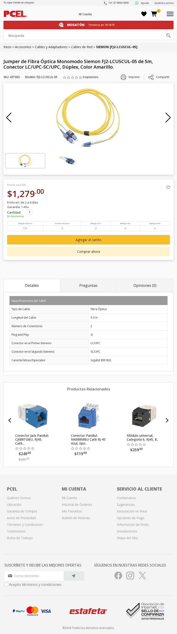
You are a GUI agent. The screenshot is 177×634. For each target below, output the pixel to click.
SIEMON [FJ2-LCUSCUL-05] (116, 47)
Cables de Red (81, 47)
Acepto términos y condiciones (35, 584)
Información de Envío (133, 524)
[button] (9, 118)
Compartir (163, 77)
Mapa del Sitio (127, 538)
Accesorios (23, 47)
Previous (9, 420)
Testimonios (16, 531)
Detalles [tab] (32, 285)
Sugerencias (126, 504)
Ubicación (14, 504)
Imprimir (134, 77)
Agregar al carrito (88, 240)
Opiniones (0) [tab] (144, 285)
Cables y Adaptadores (51, 47)
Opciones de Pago (130, 518)
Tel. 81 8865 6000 (118, 2)
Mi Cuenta (85, 14)
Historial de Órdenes (77, 504)
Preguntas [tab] (88, 285)
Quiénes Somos (19, 498)
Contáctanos (126, 498)
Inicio (7, 47)
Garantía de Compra (22, 511)
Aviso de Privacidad (21, 518)
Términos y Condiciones (25, 524)
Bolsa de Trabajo (20, 538)
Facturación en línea (132, 511)
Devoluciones (127, 531)
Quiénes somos (164, 3)
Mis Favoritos (72, 511)
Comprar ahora (88, 251)
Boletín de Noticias (76, 518)
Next (167, 420)
